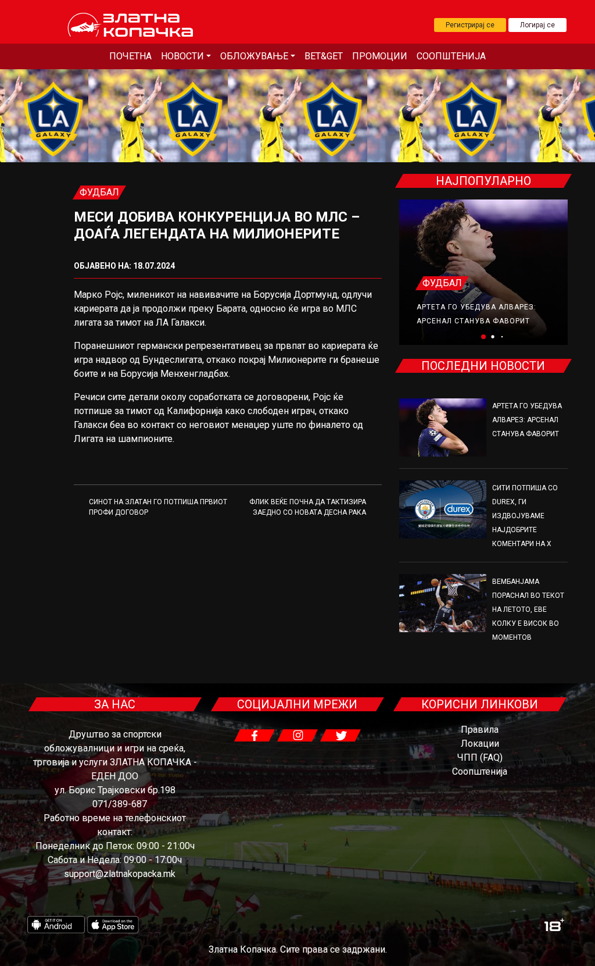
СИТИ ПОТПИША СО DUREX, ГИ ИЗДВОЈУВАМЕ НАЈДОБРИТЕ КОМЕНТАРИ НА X (525, 516)
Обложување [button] (254, 56)
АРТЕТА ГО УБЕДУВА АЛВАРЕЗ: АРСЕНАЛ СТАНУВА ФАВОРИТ (527, 420)
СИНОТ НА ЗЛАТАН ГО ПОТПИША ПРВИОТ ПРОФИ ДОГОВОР (158, 507)
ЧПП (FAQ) (480, 757)
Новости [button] (182, 56)
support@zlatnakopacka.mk (119, 873)
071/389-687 (119, 804)
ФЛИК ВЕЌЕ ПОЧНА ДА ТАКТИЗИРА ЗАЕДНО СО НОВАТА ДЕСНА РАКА (307, 507)
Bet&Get (323, 56)
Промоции (379, 56)
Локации (480, 743)
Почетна (130, 56)
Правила (480, 729)
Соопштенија (451, 56)
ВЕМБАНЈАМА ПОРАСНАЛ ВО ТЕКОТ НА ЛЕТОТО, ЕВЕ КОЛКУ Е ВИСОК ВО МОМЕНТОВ (528, 609)
